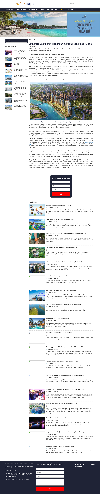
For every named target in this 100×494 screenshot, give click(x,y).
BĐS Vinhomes (21, 9)
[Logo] (28, 3)
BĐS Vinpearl (33, 9)
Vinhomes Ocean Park (40, 79)
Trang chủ (9, 9)
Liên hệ (70, 9)
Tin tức (62, 9)
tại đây (19, 474)
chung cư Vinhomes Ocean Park (72, 79)
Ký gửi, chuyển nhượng (49, 9)
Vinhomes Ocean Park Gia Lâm (55, 79)
